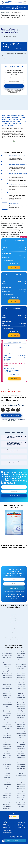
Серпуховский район (21, 724)
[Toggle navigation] (24, 2)
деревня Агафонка (14, 614)
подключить (14, 378)
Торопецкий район (21, 757)
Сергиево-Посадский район (21, 720)
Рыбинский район (21, 713)
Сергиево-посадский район (20, 722)
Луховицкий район (7, 795)
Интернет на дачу (5, 12)
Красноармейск (7, 771)
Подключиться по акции (11, 415)
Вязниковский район (7, 682)
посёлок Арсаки (14, 632)
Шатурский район (21, 784)
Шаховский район (21, 788)
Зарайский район (7, 722)
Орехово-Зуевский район (21, 680)
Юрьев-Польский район (21, 802)
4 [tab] (8, 637)
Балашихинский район (7, 653)
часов (8, 411)
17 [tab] (10, 639)
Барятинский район (7, 657)
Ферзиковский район (21, 768)
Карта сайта (21, 825)
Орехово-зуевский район (21, 679)
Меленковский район (7, 806)
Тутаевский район (21, 759)
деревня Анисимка (14, 626)
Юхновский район (21, 804)
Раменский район (21, 704)
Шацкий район (21, 791)
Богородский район (7, 660)
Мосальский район (21, 655)
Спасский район (21, 737)
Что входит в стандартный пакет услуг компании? (15, 437)
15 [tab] (24, 637)
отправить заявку (14, 86)
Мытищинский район (21, 660)
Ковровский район (7, 755)
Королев (7, 766)
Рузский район (21, 710)
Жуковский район (7, 719)
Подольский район (21, 693)
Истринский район (7, 735)
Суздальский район (21, 744)
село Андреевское (14, 624)
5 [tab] (9, 637)
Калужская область (7, 739)
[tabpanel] (14, 523)
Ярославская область (21, 806)
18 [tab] (12, 639)
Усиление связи (7, 830)
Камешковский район (7, 740)
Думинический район (7, 710)
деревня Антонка (14, 628)
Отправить (14, 588)
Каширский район (7, 744)
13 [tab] (21, 637)
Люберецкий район (7, 801)
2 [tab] (14, 536)
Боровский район (7, 664)
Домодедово (7, 700)
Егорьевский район (7, 711)
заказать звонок (18, 2)
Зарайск (7, 720)
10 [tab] (17, 637)
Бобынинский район (7, 659)
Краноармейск (7, 770)
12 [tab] (19, 637)
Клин (7, 750)
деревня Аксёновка (14, 618)
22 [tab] (17, 639)
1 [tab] (12, 536)
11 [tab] (18, 637)
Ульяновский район (21, 764)
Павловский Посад (21, 684)
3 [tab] (15, 536)
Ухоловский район (21, 766)
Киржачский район (7, 748)
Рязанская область (21, 715)
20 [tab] (14, 639)
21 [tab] (16, 639)
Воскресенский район (7, 679)
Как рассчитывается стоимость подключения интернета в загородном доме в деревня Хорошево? (14, 444)
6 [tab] (11, 637)
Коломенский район (7, 759)
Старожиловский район (21, 739)
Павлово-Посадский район (21, 682)
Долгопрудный (7, 697)
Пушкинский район (21, 700)
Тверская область (20, 753)
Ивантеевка (7, 728)
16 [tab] (9, 639)
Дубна (7, 706)
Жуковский (7, 717)
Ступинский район (21, 740)
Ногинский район (20, 668)
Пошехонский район (21, 697)
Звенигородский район (7, 726)
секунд (17, 411)
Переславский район (21, 690)
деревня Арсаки (14, 630)
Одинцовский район (21, 671)
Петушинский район (21, 691)
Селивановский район (20, 719)
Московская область (21, 657)
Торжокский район (21, 755)
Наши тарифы (21, 827)
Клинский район (7, 751)
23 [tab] (19, 639)
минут (13, 411)
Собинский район (21, 730)
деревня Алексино (14, 622)
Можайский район (21, 651)
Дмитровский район (7, 693)
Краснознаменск (7, 777)
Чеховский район (20, 779)
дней (3, 411)
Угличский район (21, 760)
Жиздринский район (7, 715)
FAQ (19, 821)
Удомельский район (21, 762)
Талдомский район (21, 748)
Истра (7, 733)
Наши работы (21, 822)
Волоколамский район (7, 675)
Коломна (7, 762)
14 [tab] (22, 637)
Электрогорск (21, 799)
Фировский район (20, 770)
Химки (21, 777)
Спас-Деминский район (21, 735)
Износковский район (7, 731)
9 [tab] (15, 637)
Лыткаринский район (7, 799)
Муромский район (21, 659)
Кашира (7, 742)
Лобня (7, 786)
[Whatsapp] (13, 2)
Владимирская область (7, 673)
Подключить (14, 267)
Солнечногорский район (21, 731)
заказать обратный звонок (14, 840)
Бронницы (7, 666)
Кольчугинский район (7, 764)
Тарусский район (21, 751)
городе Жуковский (7, 684)
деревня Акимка (14, 616)
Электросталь (21, 801)
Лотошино (7, 790)
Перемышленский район (21, 688)
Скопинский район (21, 728)
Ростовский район (21, 708)
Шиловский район (21, 793)
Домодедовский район (7, 702)
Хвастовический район (21, 775)
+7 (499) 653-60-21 (17, 1)
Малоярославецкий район (7, 802)
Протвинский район (21, 699)
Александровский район (7, 651)
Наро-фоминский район (21, 664)
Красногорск (7, 773)
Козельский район (7, 757)
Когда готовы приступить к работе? (13, 456)
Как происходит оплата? (13, 462)
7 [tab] (12, 637)
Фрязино (21, 771)
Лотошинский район (7, 791)
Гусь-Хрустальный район (7, 688)
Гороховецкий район (7, 686)
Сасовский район (20, 717)
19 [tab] (13, 639)
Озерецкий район (21, 675)
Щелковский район (21, 795)
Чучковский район (21, 782)
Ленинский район (7, 782)
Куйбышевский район (7, 780)
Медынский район (7, 804)
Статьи (19, 824)
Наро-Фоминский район (21, 666)
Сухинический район (21, 746)
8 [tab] (14, 637)
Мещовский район (7, 808)
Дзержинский (7, 690)
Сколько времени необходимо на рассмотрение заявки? (15, 450)
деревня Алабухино (14, 620)
